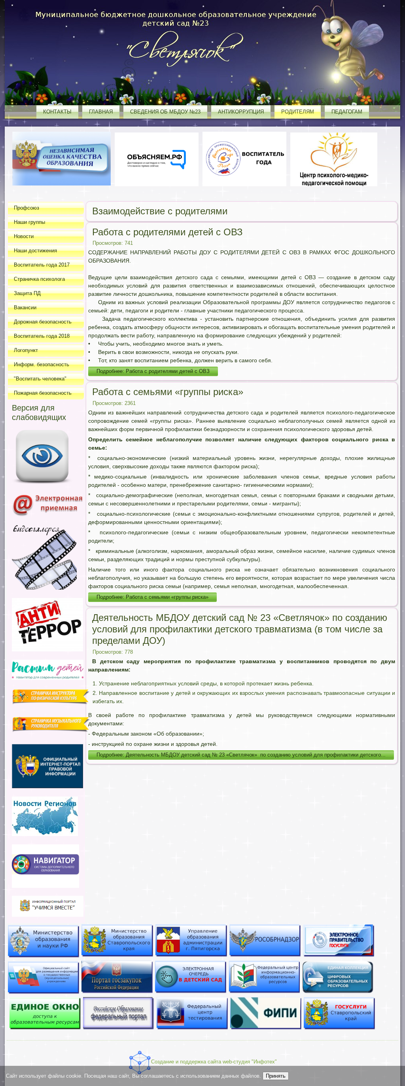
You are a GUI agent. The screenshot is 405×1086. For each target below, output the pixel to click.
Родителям (297, 112)
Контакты (57, 112)
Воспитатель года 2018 (42, 336)
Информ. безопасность (41, 364)
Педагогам (346, 112)
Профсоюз (26, 208)
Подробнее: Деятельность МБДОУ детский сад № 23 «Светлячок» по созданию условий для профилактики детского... (241, 755)
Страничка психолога (39, 279)
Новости (24, 236)
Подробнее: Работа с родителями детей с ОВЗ (153, 371)
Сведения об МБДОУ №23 (165, 112)
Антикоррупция (241, 112)
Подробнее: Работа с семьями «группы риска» (152, 597)
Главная (101, 112)
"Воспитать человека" (40, 379)
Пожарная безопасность (43, 393)
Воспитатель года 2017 (42, 265)
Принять (276, 1076)
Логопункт (26, 350)
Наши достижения (35, 251)
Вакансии (25, 307)
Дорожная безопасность (43, 322)
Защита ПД (27, 293)
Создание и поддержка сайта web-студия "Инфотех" (214, 1062)
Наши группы (29, 222)
